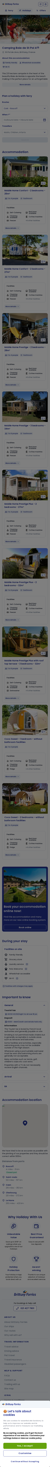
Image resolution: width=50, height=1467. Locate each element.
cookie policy (35, 1438)
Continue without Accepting (25, 1461)
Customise (25, 1453)
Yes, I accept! (25, 1445)
